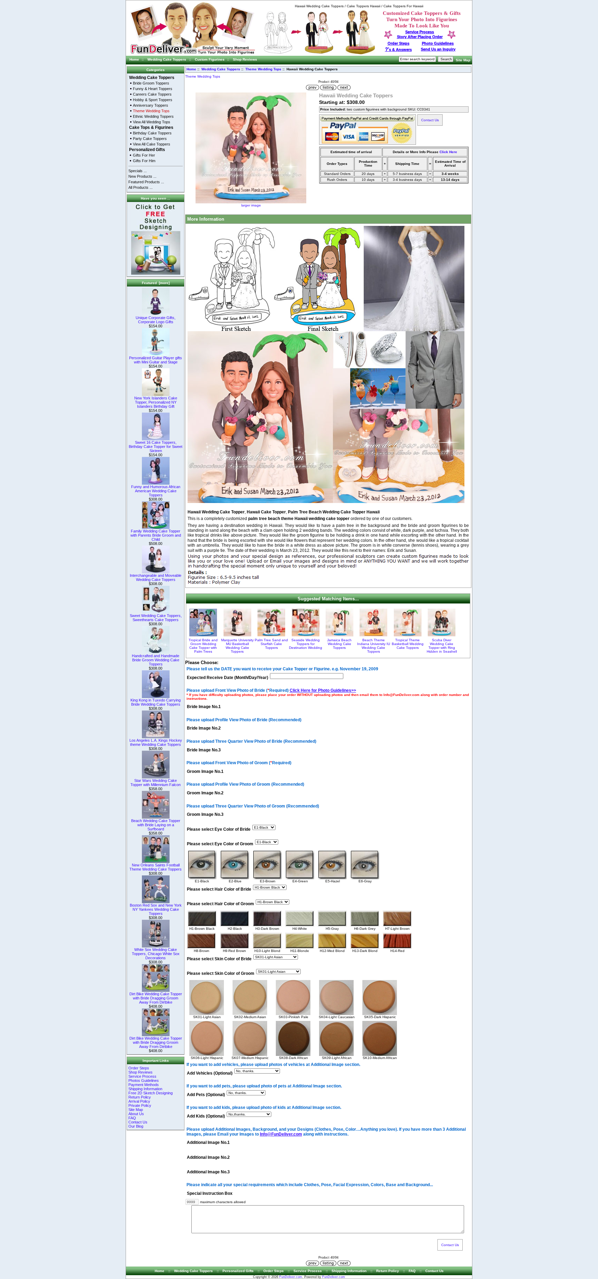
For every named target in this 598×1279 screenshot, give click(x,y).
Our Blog (135, 1126)
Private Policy (139, 1105)
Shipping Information (145, 1089)
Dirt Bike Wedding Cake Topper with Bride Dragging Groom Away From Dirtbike (155, 998)
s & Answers (398, 49)
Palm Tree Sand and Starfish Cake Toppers (271, 644)
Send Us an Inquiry (438, 49)
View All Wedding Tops (151, 122)
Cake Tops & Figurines (151, 127)
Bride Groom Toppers (151, 83)
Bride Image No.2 (204, 728)
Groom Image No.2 (205, 793)
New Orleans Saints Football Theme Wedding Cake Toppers (155, 867)
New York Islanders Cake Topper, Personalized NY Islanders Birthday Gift (155, 402)
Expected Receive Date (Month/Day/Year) (227, 677)
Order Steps (398, 43)
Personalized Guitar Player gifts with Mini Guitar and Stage (155, 360)
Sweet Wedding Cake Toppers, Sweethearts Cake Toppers (156, 618)
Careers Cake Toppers (152, 94)
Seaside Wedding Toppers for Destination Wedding (305, 644)
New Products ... (142, 176)
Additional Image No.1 (208, 1142)
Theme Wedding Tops (263, 69)
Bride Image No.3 (204, 750)
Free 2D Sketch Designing (150, 1093)
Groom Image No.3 (205, 814)
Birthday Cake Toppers (152, 133)
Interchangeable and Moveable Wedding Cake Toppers (155, 577)
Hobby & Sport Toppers (152, 100)
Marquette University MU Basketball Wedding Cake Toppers (237, 645)
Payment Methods (143, 1085)
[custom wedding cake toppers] (192, 54)
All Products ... (140, 187)
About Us (136, 1114)
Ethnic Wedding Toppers (153, 116)
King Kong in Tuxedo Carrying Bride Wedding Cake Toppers (155, 702)
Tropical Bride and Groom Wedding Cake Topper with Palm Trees (203, 645)
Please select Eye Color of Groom (220, 843)
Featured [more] (156, 283)
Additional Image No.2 (208, 1157)
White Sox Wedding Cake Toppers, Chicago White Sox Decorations (156, 953)
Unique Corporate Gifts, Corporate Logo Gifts (155, 320)
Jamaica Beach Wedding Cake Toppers (339, 644)
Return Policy (139, 1097)
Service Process (142, 1076)
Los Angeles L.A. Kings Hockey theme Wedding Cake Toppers (155, 742)
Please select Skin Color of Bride (219, 958)
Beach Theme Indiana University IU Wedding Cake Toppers (373, 645)
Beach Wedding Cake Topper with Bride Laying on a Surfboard (155, 825)
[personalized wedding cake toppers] (319, 53)
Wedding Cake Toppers (166, 59)
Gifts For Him (144, 161)
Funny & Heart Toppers (152, 89)
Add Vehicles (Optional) (210, 1073)
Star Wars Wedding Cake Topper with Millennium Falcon (155, 782)
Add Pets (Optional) (206, 1094)
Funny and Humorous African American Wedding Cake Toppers (155, 491)
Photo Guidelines (438, 43)
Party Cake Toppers (150, 138)
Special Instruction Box (210, 1193)
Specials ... (137, 171)
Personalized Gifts (147, 150)
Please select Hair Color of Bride (219, 889)
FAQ (132, 1118)
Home (134, 59)
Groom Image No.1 (205, 771)
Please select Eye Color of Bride (219, 829)
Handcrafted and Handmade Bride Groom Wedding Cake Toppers (155, 660)
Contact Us (137, 1122)
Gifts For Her (144, 155)
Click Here (448, 152)
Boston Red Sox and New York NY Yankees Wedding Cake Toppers (156, 909)
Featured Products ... (146, 182)
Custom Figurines (210, 59)
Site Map (463, 60)
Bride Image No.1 (204, 706)
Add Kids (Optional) (206, 1116)
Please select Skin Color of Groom (220, 973)
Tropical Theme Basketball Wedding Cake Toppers (408, 644)
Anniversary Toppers (150, 105)
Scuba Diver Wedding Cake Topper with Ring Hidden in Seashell (442, 645)
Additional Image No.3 (208, 1172)
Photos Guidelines (143, 1080)
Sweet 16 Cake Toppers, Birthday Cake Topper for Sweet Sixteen (155, 446)
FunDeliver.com (290, 1277)
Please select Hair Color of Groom (220, 903)
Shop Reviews (245, 59)
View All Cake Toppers (151, 144)
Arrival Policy (139, 1101)
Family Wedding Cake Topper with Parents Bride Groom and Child (155, 535)
